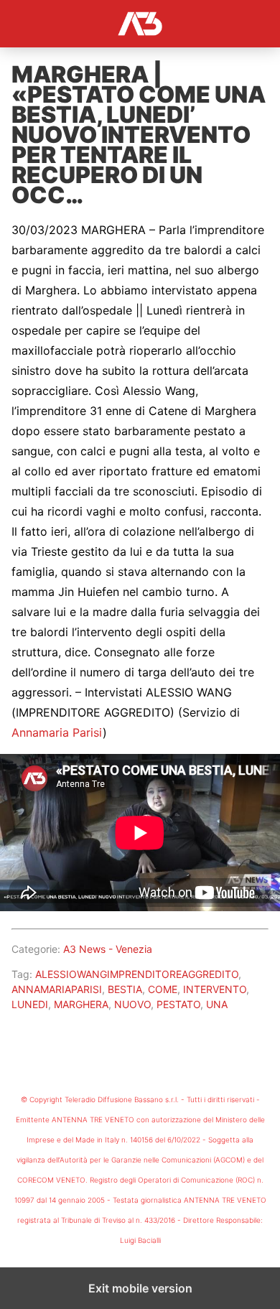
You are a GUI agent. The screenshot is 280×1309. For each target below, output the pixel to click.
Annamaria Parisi (57, 732)
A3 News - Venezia (107, 949)
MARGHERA (81, 1004)
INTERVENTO (214, 989)
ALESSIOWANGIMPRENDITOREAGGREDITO (136, 974)
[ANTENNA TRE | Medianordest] (140, 23)
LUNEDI (29, 1004)
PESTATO (178, 1004)
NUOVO (132, 1004)
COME (162, 989)
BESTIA (125, 989)
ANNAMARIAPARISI (56, 989)
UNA (217, 1004)
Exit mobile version (140, 1288)
